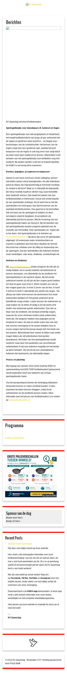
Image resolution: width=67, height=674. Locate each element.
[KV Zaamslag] (33, 4)
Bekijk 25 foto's (13, 521)
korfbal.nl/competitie (14, 438)
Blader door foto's (14, 518)
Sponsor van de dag (18, 513)
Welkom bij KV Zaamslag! (20, 544)
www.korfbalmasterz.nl (16, 237)
